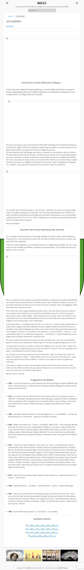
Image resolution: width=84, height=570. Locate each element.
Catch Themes (63, 568)
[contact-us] (51, 555)
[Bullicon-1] (69, 555)
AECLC (42, 3)
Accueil (11, 16)
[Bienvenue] (15, 555)
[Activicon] (33, 555)
